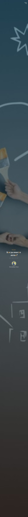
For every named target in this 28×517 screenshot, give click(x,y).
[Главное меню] (25, 3)
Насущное (14, 249)
